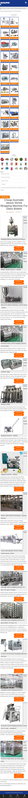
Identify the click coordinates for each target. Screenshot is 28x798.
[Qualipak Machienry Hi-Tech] (5, 2)
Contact (17, 796)
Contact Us (19, 247)
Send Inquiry (18, 249)
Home (8, 8)
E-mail (10, 796)
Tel (3, 796)
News (12, 8)
